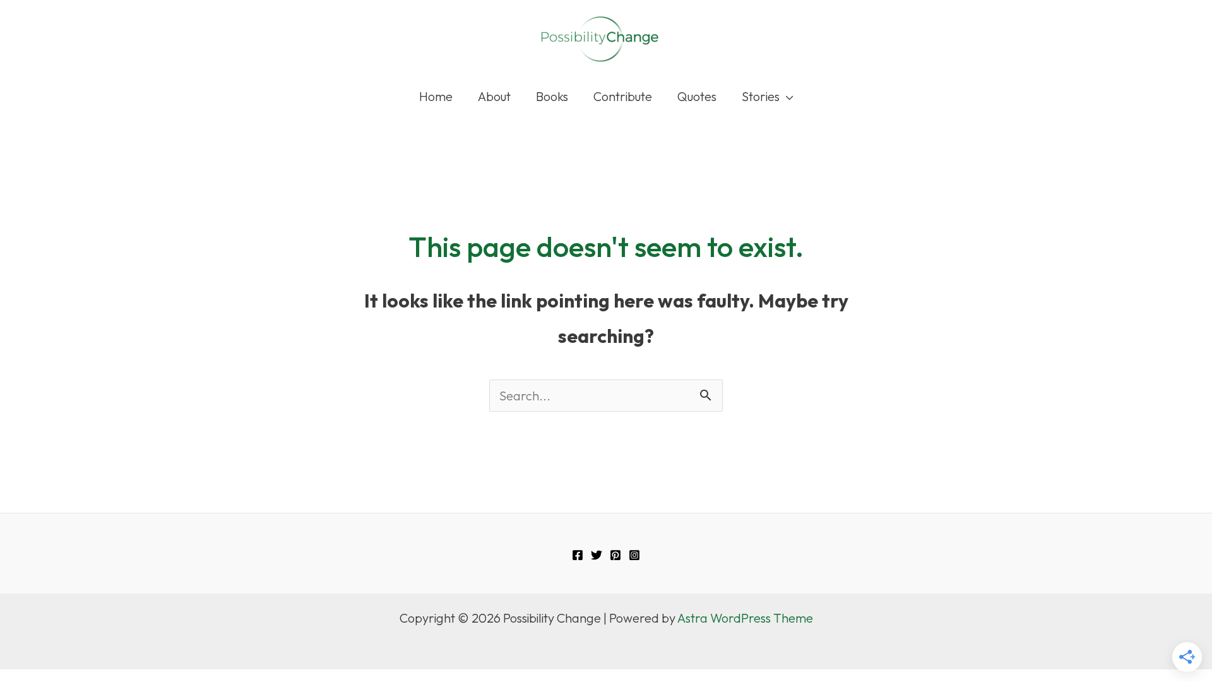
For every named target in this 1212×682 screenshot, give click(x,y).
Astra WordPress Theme (745, 618)
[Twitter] (596, 555)
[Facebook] (577, 555)
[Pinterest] (615, 555)
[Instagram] (634, 555)
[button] (786, 97)
